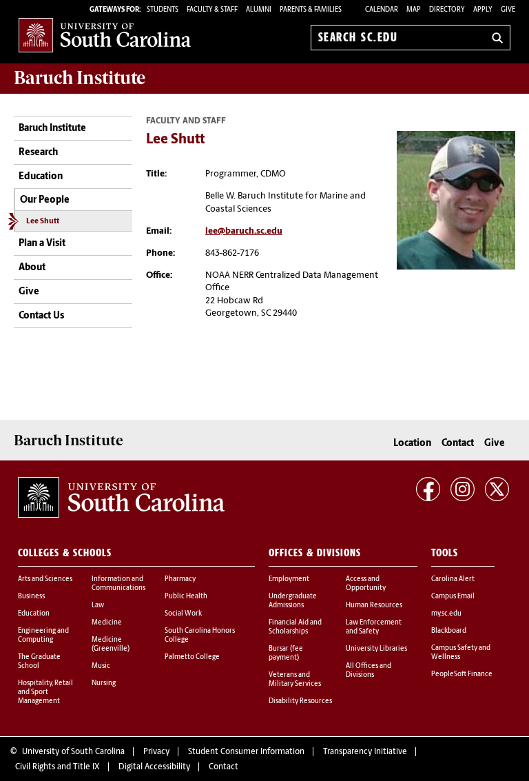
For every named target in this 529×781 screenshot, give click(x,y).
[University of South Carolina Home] (105, 35)
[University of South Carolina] (121, 497)
